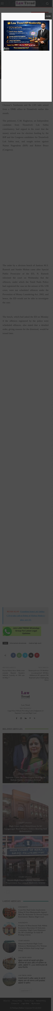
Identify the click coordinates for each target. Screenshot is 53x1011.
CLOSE (48, 16)
